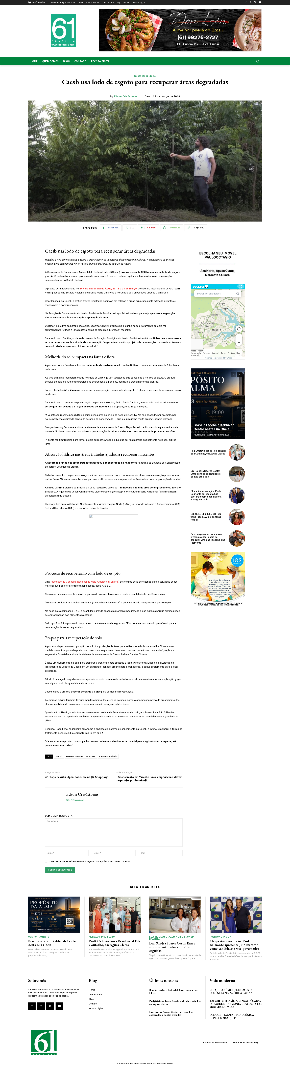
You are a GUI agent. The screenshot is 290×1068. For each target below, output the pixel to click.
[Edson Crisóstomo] (53, 797)
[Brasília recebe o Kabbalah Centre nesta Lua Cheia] (218, 403)
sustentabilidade (108, 756)
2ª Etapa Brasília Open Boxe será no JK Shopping (76, 777)
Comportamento (38, 937)
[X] (255, 2)
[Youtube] (260, 2)
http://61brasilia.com (75, 800)
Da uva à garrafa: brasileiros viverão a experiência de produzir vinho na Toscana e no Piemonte (208, 538)
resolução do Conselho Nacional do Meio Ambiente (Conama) (85, 581)
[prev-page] (233, 374)
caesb (59, 756)
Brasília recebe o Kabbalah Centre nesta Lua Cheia (214, 427)
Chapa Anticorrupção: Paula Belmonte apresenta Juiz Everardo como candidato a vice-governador (206, 495)
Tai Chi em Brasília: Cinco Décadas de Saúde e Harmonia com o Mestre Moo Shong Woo (236, 1003)
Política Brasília (220, 937)
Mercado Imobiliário (102, 937)
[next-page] (239, 374)
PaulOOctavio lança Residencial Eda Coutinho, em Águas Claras (208, 452)
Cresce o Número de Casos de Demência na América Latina (231, 991)
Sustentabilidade (145, 75)
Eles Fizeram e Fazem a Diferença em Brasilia (171, 938)
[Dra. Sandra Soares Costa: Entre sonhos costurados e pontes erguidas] (237, 474)
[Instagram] (251, 2)
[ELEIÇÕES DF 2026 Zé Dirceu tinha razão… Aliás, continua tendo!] (237, 517)
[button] (235, 61)
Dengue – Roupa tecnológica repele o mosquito (232, 1016)
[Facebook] (246, 2)
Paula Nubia (199, 434)
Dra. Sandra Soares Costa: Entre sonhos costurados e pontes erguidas (206, 474)
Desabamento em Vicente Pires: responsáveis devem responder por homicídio (149, 778)
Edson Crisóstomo (125, 96)
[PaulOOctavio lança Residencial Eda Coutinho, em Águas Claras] (237, 452)
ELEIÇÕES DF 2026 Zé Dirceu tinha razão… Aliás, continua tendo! (206, 517)
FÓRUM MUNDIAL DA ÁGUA (81, 756)
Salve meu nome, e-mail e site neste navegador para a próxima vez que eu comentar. (89, 861)
